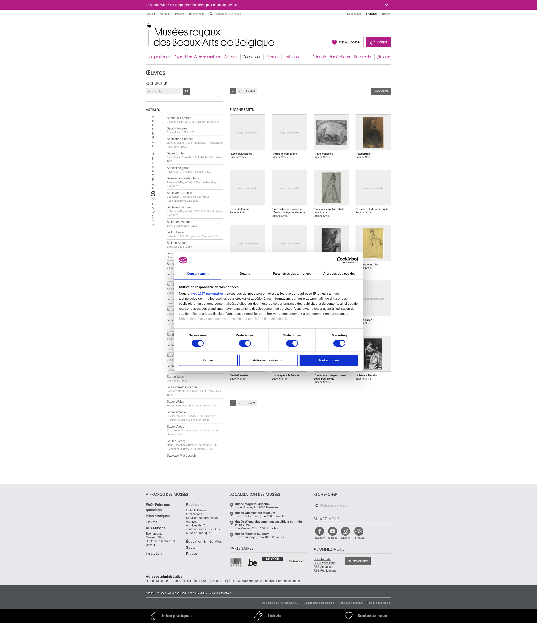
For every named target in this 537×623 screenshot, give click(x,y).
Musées (272, 57)
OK (186, 91)
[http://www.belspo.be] (236, 562)
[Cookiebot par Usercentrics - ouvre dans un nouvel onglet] (340, 260)
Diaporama (381, 91)
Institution (291, 57)
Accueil (150, 13)
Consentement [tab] (198, 273)
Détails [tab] (245, 273)
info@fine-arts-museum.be (282, 581)
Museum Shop (155, 537)
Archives (191, 521)
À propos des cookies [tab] (339, 273)
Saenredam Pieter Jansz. (192, 182)
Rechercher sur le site (211, 13)
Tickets (382, 42)
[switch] (245, 343)
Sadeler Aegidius (189, 169)
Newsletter (360, 561)
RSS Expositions (324, 563)
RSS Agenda (322, 559)
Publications (194, 514)
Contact (165, 13)
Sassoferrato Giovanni (195, 391)
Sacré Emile (194, 157)
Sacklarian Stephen (195, 142)
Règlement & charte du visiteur (161, 543)
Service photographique (202, 518)
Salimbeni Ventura (182, 223)
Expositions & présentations (197, 57)
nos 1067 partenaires (207, 293)
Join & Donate (349, 42)
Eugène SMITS (242, 110)
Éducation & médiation (331, 57)
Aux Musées (156, 527)
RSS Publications (325, 570)
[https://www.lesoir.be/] (272, 558)
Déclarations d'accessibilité (319, 602)
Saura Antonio (191, 416)
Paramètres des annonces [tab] (292, 273)
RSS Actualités (323, 566)
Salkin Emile (192, 234)
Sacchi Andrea (181, 130)
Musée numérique (198, 533)
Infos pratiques (158, 57)
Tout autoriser (329, 360)
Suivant (250, 90)
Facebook (319, 537)
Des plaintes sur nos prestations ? (280, 602)
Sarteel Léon (177, 378)
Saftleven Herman (195, 211)
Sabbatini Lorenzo (193, 119)
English (386, 13)
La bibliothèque (196, 510)
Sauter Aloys (192, 430)
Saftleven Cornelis (189, 196)
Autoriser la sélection (268, 360)
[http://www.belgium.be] (252, 562)
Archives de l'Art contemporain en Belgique (203, 527)
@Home (384, 57)
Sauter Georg (193, 445)
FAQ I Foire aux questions (158, 507)
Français (371, 13)
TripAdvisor (358, 537)
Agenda (231, 57)
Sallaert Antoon (179, 244)
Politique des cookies (379, 602)
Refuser (208, 360)
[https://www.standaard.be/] (297, 561)
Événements (197, 13)
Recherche (363, 57)
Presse (179, 13)
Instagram (345, 537)
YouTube (332, 537)
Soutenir (193, 547)
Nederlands (354, 13)
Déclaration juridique (351, 602)
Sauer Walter (192, 403)
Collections (252, 57)
